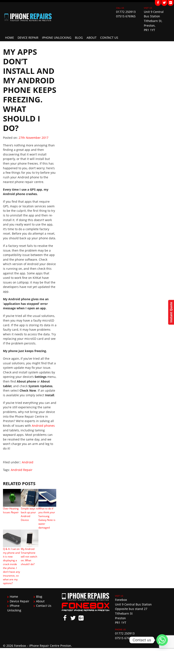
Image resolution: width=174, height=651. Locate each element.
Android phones (43, 426)
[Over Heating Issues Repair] (12, 497)
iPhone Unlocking (56, 38)
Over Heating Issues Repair (11, 510)
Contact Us (109, 38)
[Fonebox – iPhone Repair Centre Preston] (57, 17)
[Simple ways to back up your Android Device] (29, 497)
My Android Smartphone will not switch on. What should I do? (29, 556)
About (92, 38)
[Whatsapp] (162, 640)
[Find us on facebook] (158, 3)
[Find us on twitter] (164, 3)
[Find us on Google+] (171, 3)
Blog (79, 38)
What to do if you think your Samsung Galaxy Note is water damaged (46, 518)
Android (27, 462)
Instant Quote (171, 312)
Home (9, 38)
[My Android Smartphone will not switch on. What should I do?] (29, 538)
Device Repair (28, 38)
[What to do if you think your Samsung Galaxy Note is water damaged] (47, 497)
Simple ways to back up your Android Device (29, 514)
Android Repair (21, 470)
